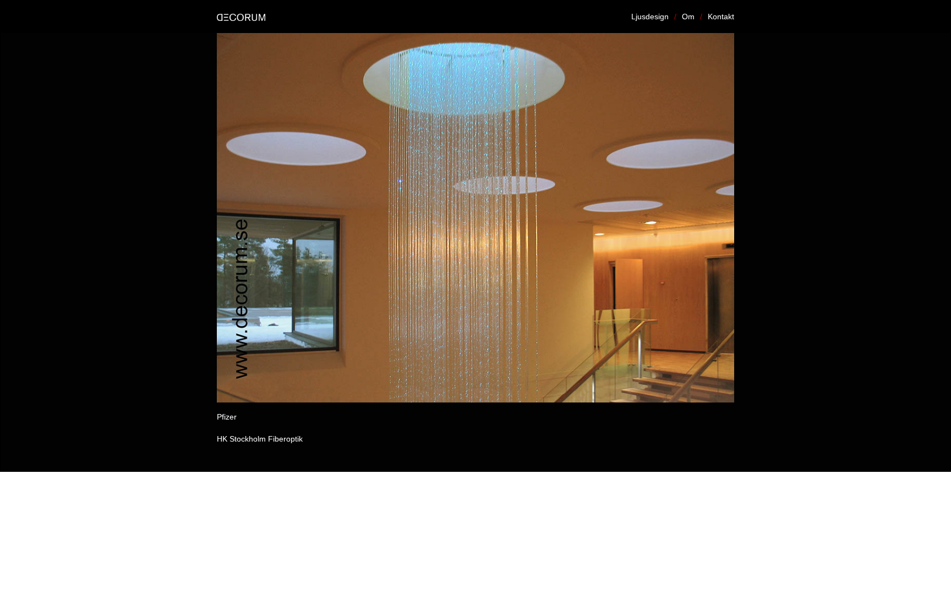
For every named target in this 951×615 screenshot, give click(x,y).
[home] (246, 16)
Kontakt (721, 16)
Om (688, 16)
